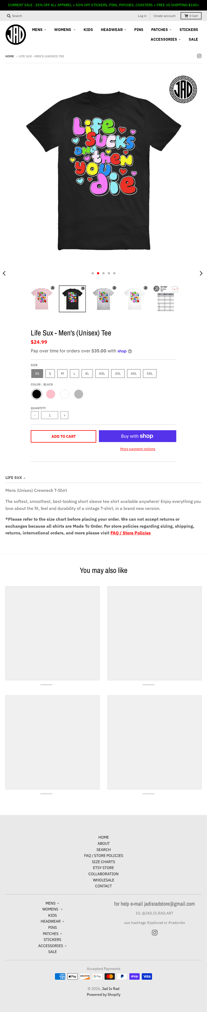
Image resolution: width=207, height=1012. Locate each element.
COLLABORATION (103, 873)
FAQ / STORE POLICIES (103, 855)
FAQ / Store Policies (131, 532)
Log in (142, 16)
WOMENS (50, 909)
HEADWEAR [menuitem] (112, 29)
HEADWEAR (51, 921)
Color (42, 384)
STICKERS (52, 939)
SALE (52, 951)
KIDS (52, 915)
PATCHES (50, 933)
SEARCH (103, 849)
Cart (193, 16)
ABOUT (104, 843)
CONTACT (103, 886)
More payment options (137, 449)
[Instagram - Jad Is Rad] (199, 56)
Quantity (38, 408)
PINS (52, 927)
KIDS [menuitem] (88, 29)
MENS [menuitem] (37, 29)
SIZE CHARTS (103, 861)
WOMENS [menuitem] (63, 29)
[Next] (201, 273)
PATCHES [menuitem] (159, 29)
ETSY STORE (103, 867)
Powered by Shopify (103, 994)
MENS (51, 903)
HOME (103, 837)
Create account (164, 16)
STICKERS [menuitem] (189, 29)
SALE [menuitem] (193, 39)
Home (9, 56)
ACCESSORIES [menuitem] (164, 39)
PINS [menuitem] (138, 29)
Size (34, 365)
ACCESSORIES (50, 945)
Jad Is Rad (110, 988)
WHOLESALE (103, 880)
